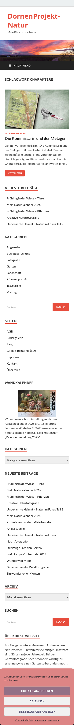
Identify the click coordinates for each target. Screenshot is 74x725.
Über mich (13, 370)
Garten (11, 266)
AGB (10, 331)
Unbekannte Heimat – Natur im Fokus (31, 535)
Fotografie (13, 260)
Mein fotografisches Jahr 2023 (26, 554)
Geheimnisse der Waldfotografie (28, 567)
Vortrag (12, 292)
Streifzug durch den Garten (24, 547)
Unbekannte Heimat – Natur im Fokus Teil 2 (35, 224)
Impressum (40, 720)
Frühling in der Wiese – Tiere (25, 198)
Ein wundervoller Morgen (23, 573)
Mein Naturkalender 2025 (24, 515)
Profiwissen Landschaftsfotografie (29, 522)
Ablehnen (37, 701)
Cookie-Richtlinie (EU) (21, 350)
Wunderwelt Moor (19, 560)
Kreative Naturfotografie (23, 217)
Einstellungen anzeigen (37, 711)
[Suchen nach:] (37, 307)
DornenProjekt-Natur (34, 20)
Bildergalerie (15, 338)
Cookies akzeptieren (37, 691)
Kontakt (12, 363)
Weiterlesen (13, 172)
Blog (10, 344)
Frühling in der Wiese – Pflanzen (28, 211)
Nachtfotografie (17, 541)
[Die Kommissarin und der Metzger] (37, 109)
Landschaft (14, 272)
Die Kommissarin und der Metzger (35, 138)
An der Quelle (16, 528)
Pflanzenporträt (17, 279)
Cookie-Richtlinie (24, 720)
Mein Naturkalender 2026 (24, 204)
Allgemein (13, 247)
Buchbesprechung (15, 133)
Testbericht (14, 285)
